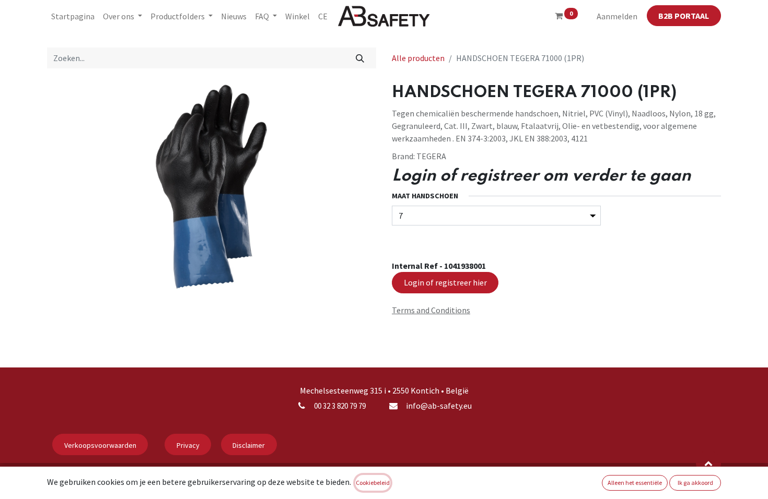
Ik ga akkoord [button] (695, 482)
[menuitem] (73, 16)
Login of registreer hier (445, 282)
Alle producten (418, 58)
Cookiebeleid (373, 482)
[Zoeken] (360, 57)
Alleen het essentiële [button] (635, 482)
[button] (708, 463)
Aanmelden (617, 16)
